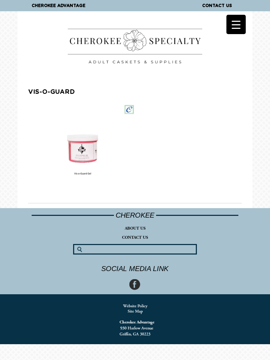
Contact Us (217, 6)
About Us (135, 228)
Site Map (135, 311)
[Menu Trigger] (236, 24)
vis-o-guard (51, 92)
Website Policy (135, 306)
